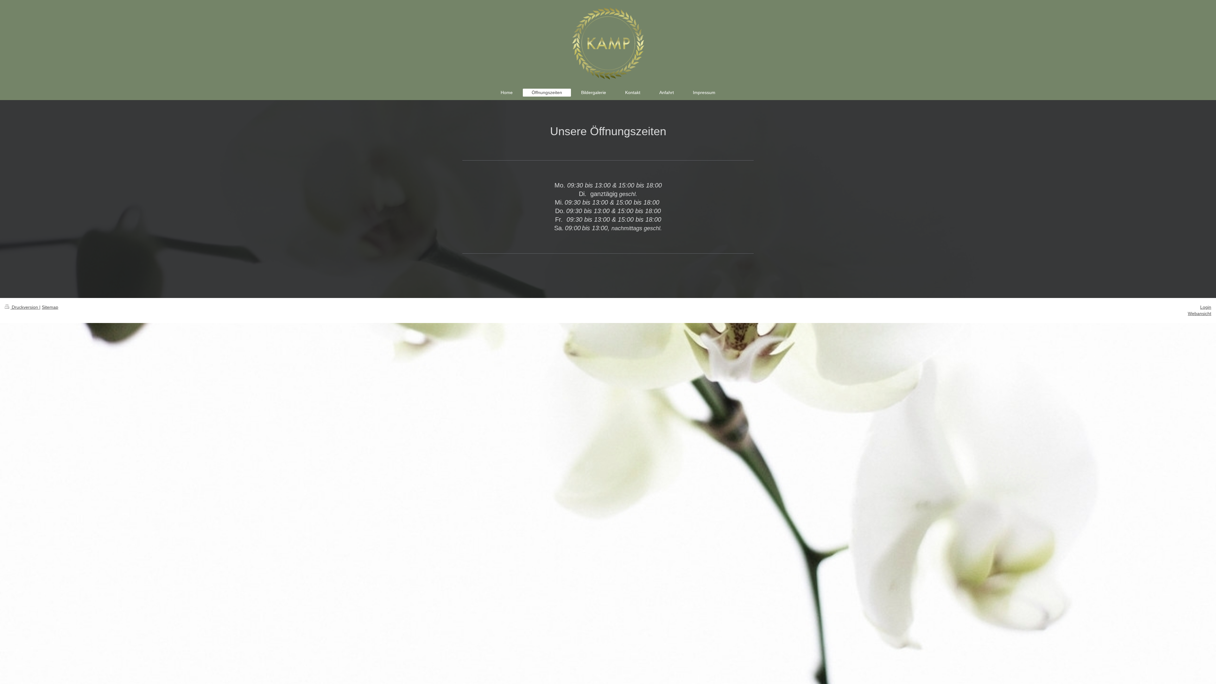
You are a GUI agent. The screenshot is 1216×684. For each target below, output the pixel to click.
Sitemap (50, 307)
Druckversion (24, 307)
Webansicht (1199, 313)
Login (1205, 307)
